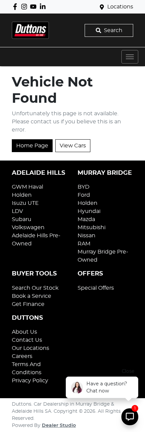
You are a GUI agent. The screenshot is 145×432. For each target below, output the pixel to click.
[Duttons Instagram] (25, 6)
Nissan (86, 235)
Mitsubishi (92, 227)
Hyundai (89, 211)
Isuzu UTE (25, 203)
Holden (22, 195)
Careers (22, 356)
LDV (17, 211)
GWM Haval (27, 187)
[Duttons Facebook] (16, 6)
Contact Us (27, 340)
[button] (129, 57)
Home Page (32, 145)
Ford (84, 195)
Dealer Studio (59, 425)
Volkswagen (28, 227)
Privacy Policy (30, 380)
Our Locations (30, 348)
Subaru (21, 219)
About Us (24, 332)
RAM (84, 243)
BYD (83, 187)
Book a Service (31, 296)
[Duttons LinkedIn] (44, 6)
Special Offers (96, 288)
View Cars (73, 145)
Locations (120, 6)
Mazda (86, 219)
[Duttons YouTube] (34, 6)
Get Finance (28, 304)
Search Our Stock (35, 288)
